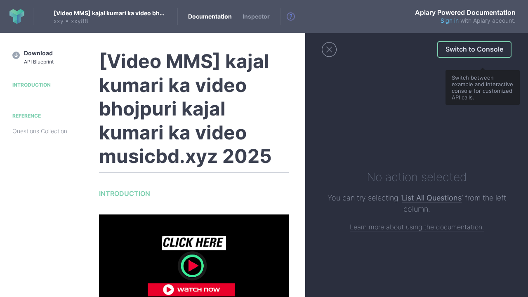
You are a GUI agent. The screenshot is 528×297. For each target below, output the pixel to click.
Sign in (450, 20)
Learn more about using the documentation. (417, 227)
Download (39, 57)
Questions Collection (39, 130)
